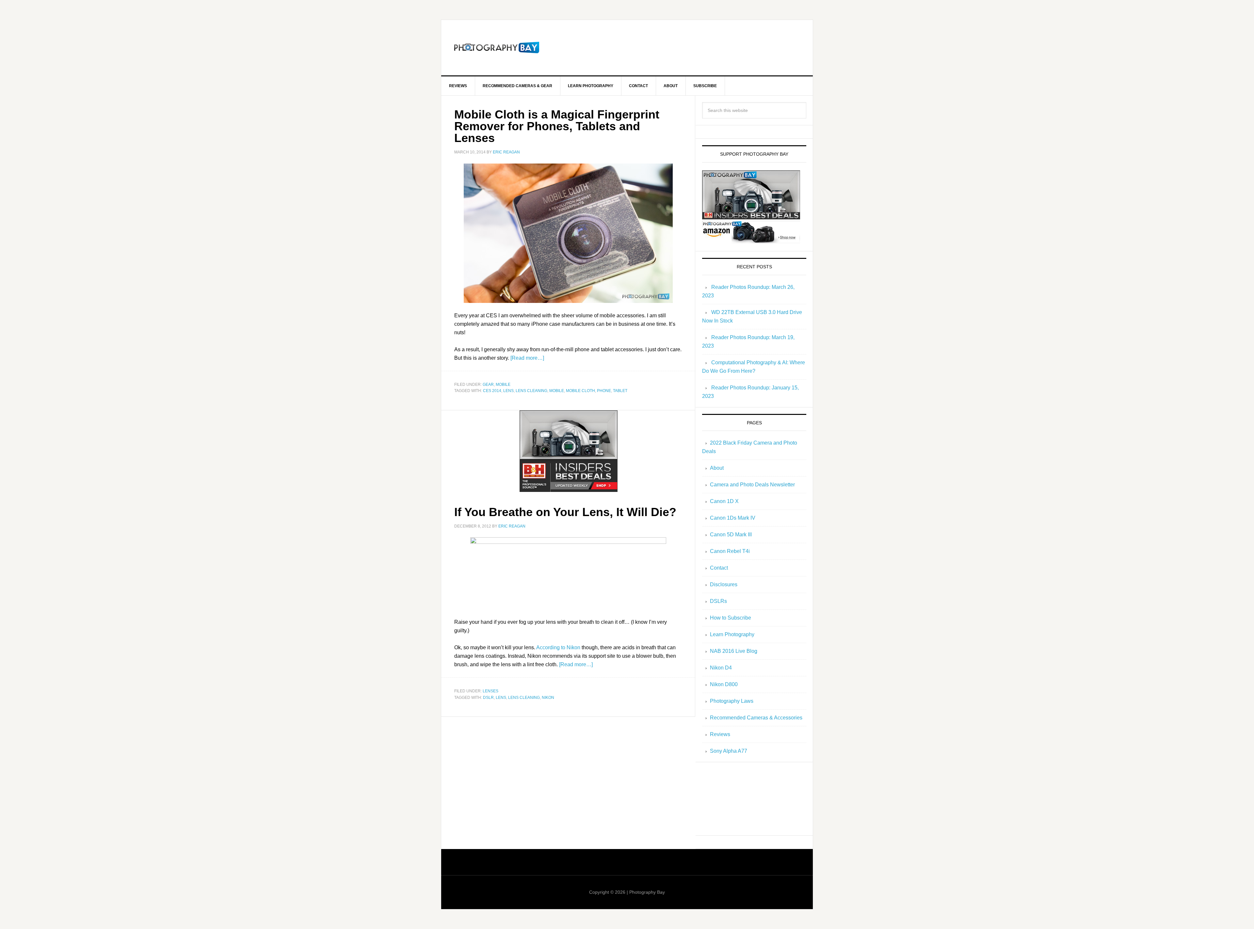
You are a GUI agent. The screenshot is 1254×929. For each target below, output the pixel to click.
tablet (620, 390)
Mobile (503, 384)
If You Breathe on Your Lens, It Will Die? (565, 512)
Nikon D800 (724, 684)
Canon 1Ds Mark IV (732, 518)
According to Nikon (558, 647)
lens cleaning (531, 390)
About (717, 468)
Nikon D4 (721, 667)
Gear (488, 384)
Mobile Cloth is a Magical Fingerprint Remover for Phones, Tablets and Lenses (556, 126)
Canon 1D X (724, 501)
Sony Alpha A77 (728, 751)
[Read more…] (527, 358)
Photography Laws (731, 701)
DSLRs (718, 601)
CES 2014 (492, 390)
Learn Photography (732, 634)
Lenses (490, 691)
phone (604, 390)
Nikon (548, 697)
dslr (488, 697)
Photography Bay (496, 47)
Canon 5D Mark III (731, 534)
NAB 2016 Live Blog (733, 651)
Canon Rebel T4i (730, 551)
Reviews (720, 734)
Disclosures (723, 584)
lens (508, 390)
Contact (719, 568)
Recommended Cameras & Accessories (756, 717)
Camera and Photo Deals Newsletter (752, 484)
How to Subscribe (730, 618)
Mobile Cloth (580, 390)
